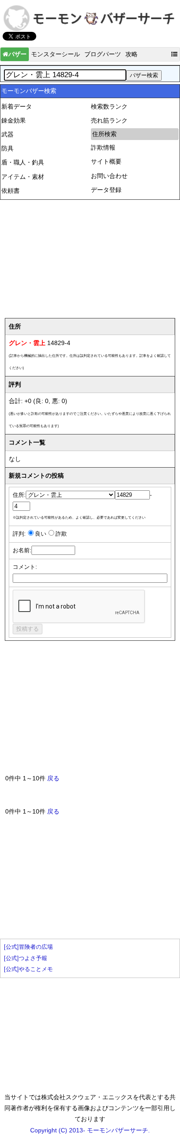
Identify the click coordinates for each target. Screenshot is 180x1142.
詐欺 (61, 534)
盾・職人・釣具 (22, 162)
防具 (7, 148)
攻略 (131, 54)
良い (40, 534)
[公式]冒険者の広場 (28, 947)
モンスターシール (55, 54)
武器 (7, 134)
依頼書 (10, 190)
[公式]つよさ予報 (25, 958)
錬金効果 (13, 120)
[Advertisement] (90, 255)
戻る (53, 778)
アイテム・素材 (22, 176)
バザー (17, 54)
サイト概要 (106, 161)
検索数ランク (109, 106)
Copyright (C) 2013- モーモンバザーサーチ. (90, 1130)
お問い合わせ (109, 175)
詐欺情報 (103, 147)
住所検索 (104, 133)
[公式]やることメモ (28, 969)
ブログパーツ (102, 54)
